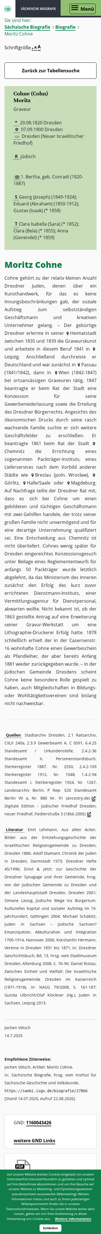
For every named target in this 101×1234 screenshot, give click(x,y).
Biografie (65, 27)
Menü (87, 9)
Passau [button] (89, 365)
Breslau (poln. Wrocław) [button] (61, 475)
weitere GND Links (34, 1140)
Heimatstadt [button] (83, 333)
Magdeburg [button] (83, 483)
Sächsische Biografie (27, 27)
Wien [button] (64, 372)
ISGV (7, 8)
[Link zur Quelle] (93, 798)
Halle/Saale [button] (38, 483)
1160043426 (38, 1122)
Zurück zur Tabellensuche (50, 71)
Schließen (50, 1228)
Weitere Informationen (73, 1219)
